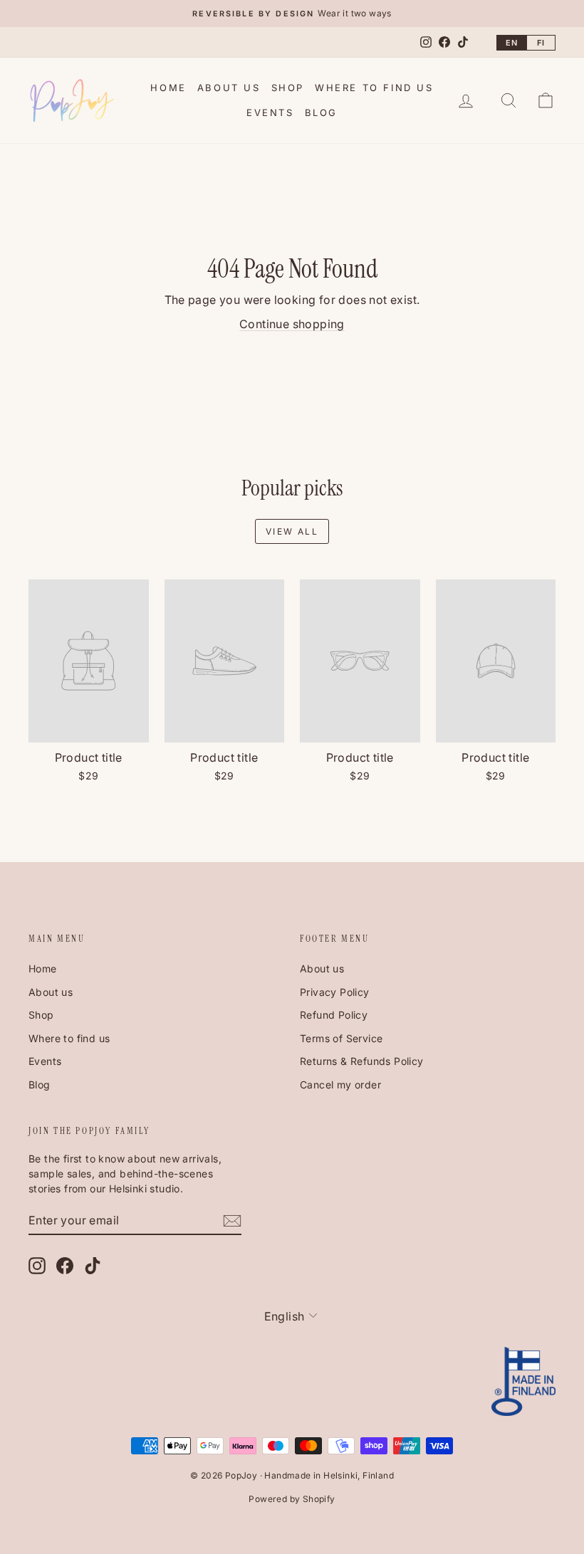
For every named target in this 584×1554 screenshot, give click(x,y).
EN (512, 43)
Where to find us (374, 87)
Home (168, 87)
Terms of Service (341, 1038)
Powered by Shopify (292, 1498)
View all (292, 531)
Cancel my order (340, 1084)
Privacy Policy (335, 992)
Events (270, 112)
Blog (321, 112)
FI (541, 43)
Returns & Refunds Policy (362, 1061)
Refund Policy (333, 1015)
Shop (287, 87)
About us (229, 87)
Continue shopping (292, 324)
